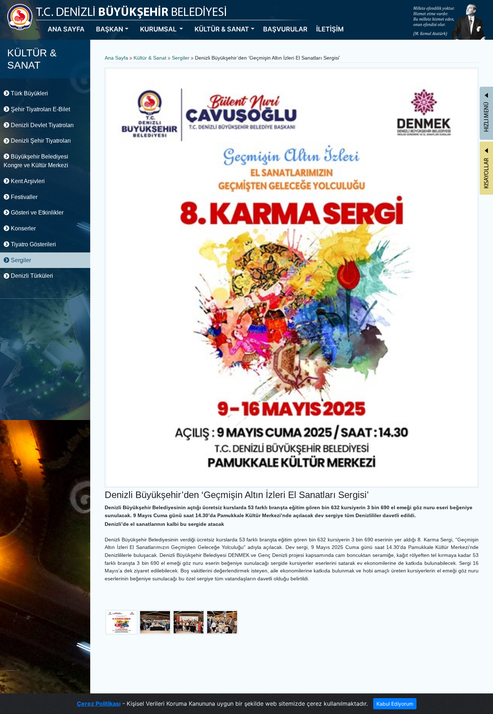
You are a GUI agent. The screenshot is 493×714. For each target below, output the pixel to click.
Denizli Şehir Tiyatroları (40, 141)
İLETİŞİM (330, 29)
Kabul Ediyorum (394, 704)
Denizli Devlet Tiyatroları (41, 125)
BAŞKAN (109, 29)
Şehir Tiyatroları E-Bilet (39, 109)
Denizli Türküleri (31, 276)
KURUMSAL (159, 29)
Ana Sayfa (116, 58)
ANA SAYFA (66, 29)
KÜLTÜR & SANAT (222, 29)
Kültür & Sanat (151, 58)
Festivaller (23, 197)
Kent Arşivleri (27, 181)
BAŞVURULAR (285, 29)
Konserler (22, 228)
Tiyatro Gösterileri (32, 244)
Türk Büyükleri (28, 93)
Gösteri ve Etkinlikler (36, 212)
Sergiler (20, 260)
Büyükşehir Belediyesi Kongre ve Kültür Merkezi (36, 160)
